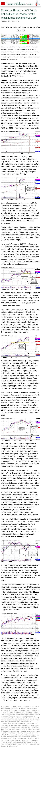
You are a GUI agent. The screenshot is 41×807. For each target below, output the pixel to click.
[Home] (19, 3)
